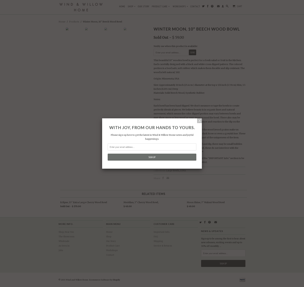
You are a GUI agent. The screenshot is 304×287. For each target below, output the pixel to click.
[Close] (199, 120)
